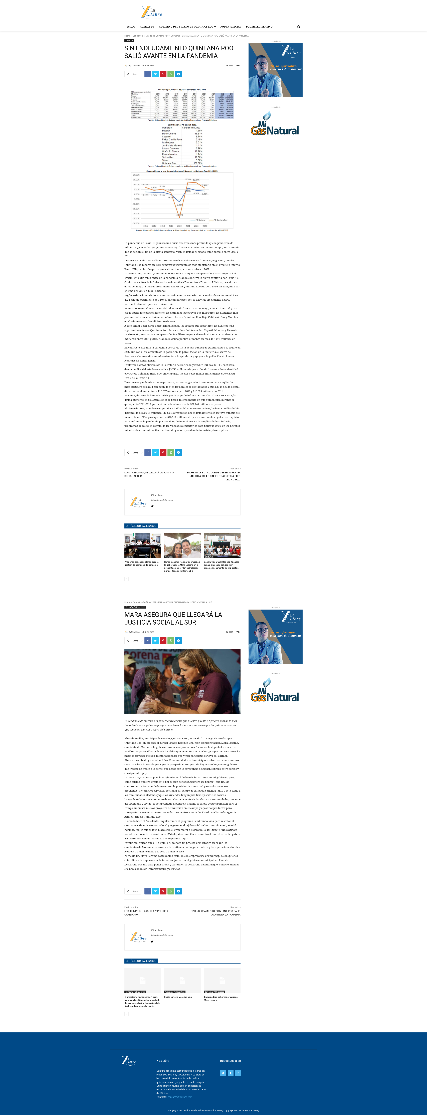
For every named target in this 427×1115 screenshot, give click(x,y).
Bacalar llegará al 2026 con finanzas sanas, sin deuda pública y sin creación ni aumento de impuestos (221, 565)
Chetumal (175, 35)
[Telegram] (178, 74)
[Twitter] (155, 74)
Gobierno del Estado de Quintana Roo (150, 35)
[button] (299, 27)
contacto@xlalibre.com (180, 1096)
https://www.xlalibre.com (162, 500)
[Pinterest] (163, 74)
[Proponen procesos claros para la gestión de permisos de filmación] (142, 545)
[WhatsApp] (170, 74)
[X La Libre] (126, 65)
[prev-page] (126, 579)
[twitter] (152, 505)
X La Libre (135, 65)
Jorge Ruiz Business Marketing (243, 1110)
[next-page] (132, 579)
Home (127, 35)
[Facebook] (147, 74)
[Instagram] (238, 1073)
